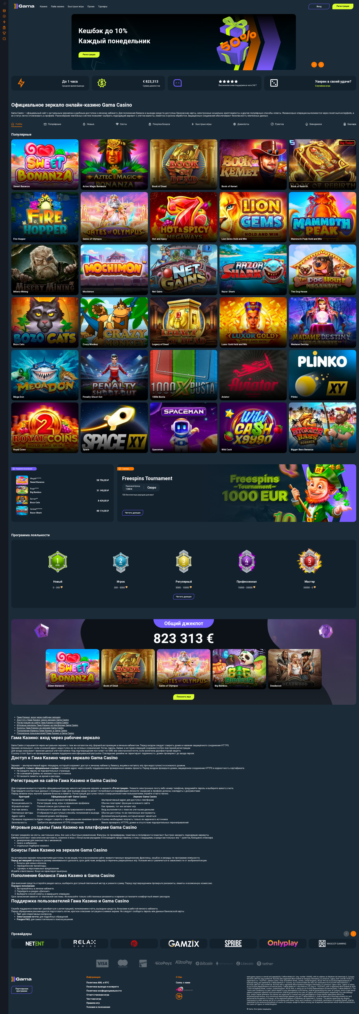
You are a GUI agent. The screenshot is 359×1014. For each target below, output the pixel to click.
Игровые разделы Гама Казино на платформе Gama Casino (47, 725)
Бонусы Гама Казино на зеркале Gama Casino (40, 728)
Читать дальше (132, 513)
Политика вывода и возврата (102, 986)
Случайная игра (322, 86)
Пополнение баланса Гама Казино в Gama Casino (42, 730)
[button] (314, 64)
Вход (319, 6)
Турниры (102, 6)
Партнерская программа (21, 990)
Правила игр (93, 1003)
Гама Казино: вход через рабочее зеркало (39, 717)
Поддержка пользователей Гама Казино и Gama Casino (45, 733)
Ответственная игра (97, 994)
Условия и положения (98, 1007)
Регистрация (343, 6)
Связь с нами (183, 982)
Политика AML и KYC (97, 982)
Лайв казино (57, 6)
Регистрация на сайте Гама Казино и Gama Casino (43, 722)
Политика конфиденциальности (104, 990)
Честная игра (93, 999)
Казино (43, 6)
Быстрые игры (76, 6)
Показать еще (184, 697)
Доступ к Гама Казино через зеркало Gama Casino (43, 720)
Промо (91, 6)
